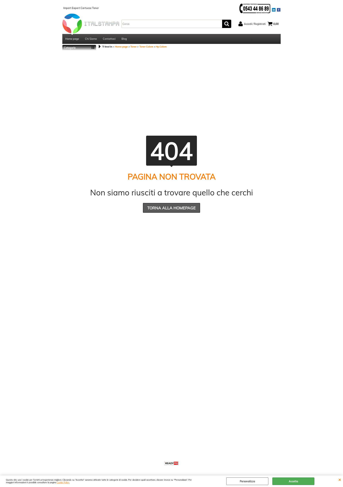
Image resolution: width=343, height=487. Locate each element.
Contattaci (109, 38)
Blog (124, 38)
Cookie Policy (63, 482)
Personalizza (247, 481)
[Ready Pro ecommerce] (171, 463)
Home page (72, 38)
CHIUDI (339, 479)
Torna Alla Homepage (171, 207)
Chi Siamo (91, 38)
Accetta (293, 481)
